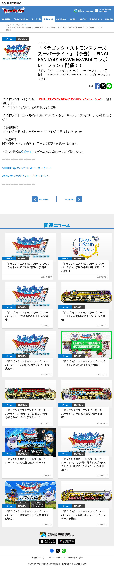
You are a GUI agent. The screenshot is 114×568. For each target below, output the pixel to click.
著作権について (38, 558)
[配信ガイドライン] (96, 19)
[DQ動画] (73, 19)
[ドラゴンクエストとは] (21, 19)
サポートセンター (75, 558)
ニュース (19, 25)
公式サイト (27, 151)
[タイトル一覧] (36, 19)
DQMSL (22, 39)
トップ (8, 25)
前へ (44, 199)
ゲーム (9, 39)
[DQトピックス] (61, 19)
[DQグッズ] (83, 19)
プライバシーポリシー (56, 558)
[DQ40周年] (6, 19)
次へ (69, 199)
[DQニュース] (48, 19)
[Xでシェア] (58, 551)
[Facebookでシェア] (52, 551)
